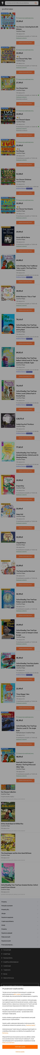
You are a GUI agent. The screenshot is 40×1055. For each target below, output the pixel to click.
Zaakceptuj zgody (20, 1046)
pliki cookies (17, 994)
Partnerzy (5, 1033)
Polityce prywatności (8, 1042)
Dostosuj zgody (30, 1025)
